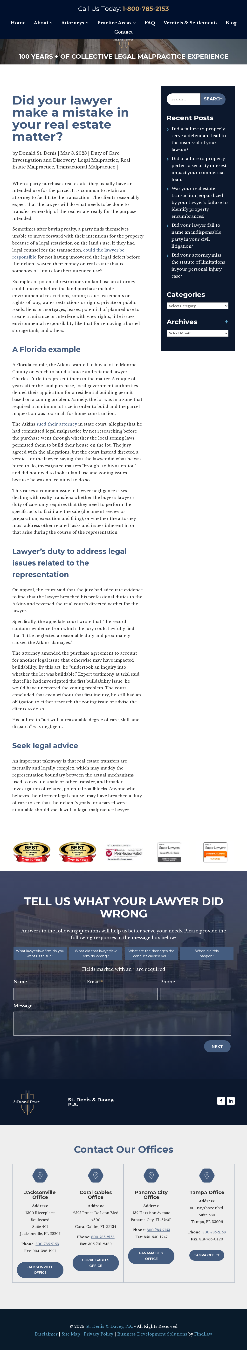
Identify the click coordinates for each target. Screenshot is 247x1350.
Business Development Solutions (152, 1334)
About (41, 23)
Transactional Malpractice (85, 167)
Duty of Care (105, 153)
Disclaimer (46, 1334)
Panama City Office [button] (151, 1256)
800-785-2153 (47, 1244)
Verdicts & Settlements (191, 23)
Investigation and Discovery (43, 160)
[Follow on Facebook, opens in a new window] (221, 1101)
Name (20, 982)
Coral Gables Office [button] (95, 1263)
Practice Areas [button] (114, 23)
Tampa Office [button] (207, 1255)
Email (95, 982)
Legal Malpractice (98, 160)
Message (23, 1005)
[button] (242, 1315)
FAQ (149, 23)
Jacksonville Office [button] (40, 1270)
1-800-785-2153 (146, 9)
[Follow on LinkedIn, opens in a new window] (231, 1101)
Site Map (71, 1334)
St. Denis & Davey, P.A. (109, 1326)
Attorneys (72, 23)
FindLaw (203, 1334)
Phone (167, 982)
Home (18, 23)
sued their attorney (56, 424)
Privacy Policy (98, 1334)
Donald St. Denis (37, 153)
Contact (123, 32)
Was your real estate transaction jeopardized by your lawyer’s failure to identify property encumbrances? (200, 202)
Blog (231, 23)
